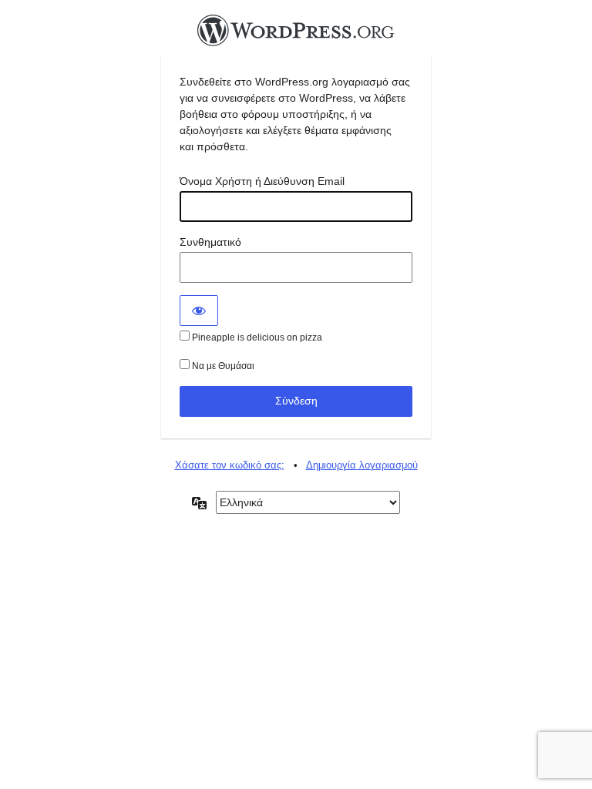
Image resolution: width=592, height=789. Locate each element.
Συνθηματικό (210, 242)
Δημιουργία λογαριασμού (362, 465)
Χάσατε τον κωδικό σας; (229, 465)
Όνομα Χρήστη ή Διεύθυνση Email (262, 181)
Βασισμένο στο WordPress (296, 35)
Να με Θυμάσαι (222, 366)
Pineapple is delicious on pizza (256, 337)
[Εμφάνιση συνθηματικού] (199, 310)
